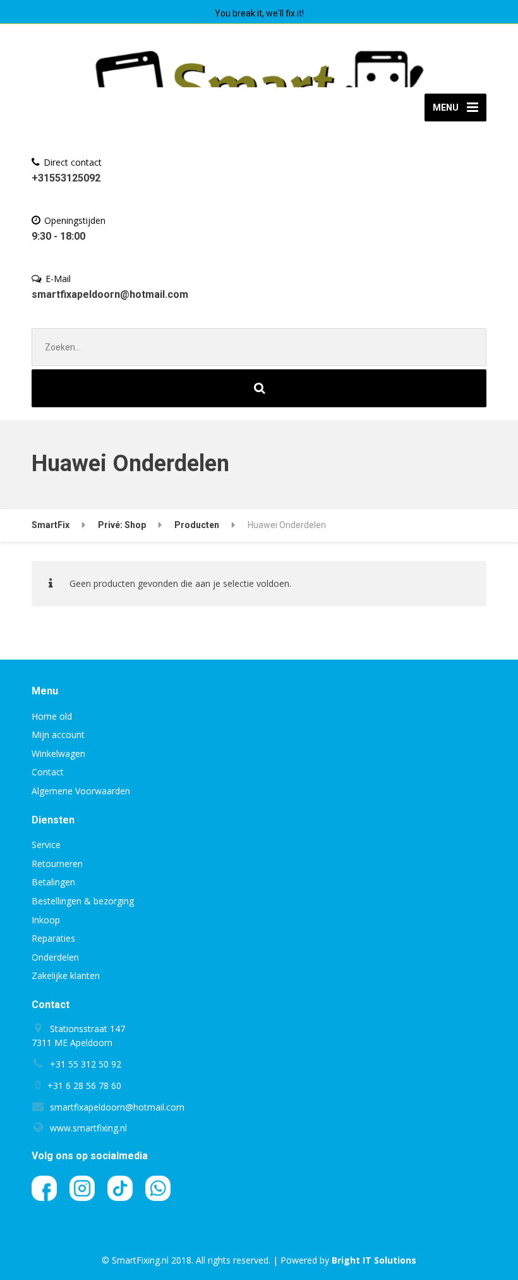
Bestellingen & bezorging (83, 901)
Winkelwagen (58, 754)
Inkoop (46, 920)
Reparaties (53, 938)
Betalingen (53, 882)
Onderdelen (55, 957)
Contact (48, 772)
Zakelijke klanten (66, 975)
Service (46, 845)
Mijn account (58, 735)
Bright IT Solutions (374, 1260)
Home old (52, 716)
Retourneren (57, 864)
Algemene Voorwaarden (81, 791)
